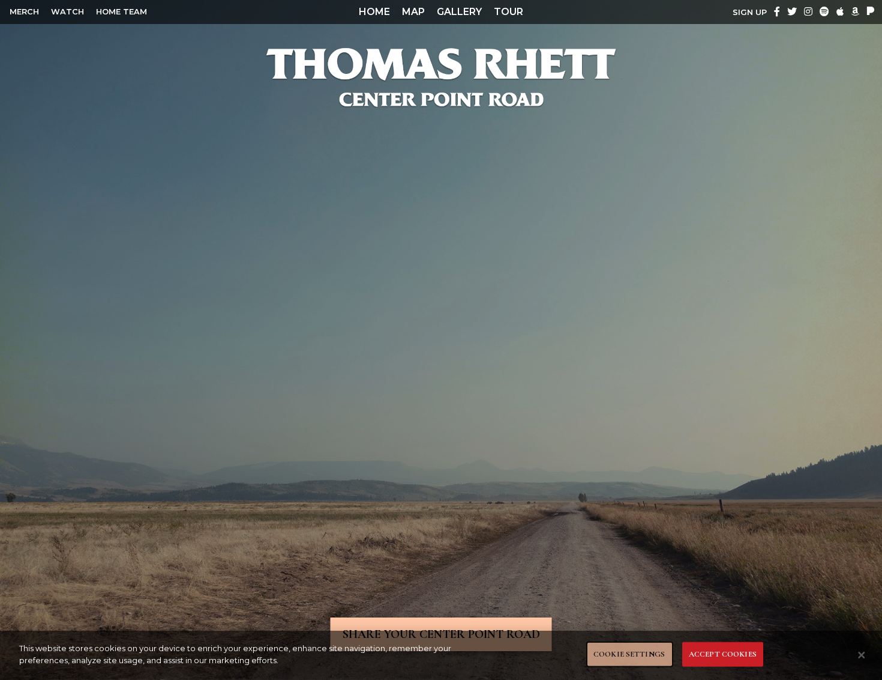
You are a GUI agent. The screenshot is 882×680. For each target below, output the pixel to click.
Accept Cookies (723, 654)
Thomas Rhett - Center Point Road (441, 77)
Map (413, 11)
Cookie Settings (629, 654)
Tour (508, 11)
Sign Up (750, 12)
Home (374, 11)
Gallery (459, 11)
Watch (67, 11)
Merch (24, 11)
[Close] (861, 655)
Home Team (121, 11)
